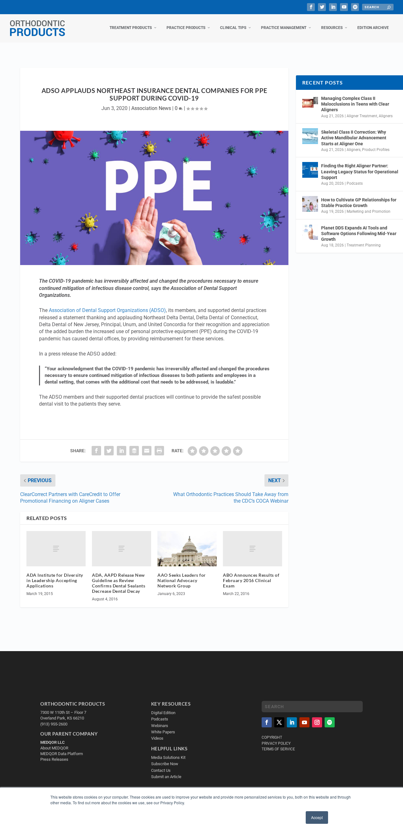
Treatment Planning (364, 245)
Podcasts (355, 183)
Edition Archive (373, 28)
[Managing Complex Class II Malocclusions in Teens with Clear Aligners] (310, 102)
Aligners (386, 116)
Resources (332, 28)
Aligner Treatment (362, 116)
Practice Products (186, 28)
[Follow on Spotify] (330, 722)
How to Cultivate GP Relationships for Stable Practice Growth (358, 202)
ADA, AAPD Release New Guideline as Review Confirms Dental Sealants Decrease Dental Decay (118, 582)
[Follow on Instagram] (317, 722)
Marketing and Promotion (368, 211)
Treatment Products (131, 28)
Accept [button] (317, 817)
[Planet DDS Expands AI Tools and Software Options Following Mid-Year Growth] (310, 232)
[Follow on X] (279, 722)
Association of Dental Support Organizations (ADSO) (107, 310)
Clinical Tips (233, 28)
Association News (151, 108)
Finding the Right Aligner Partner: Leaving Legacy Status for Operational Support (359, 171)
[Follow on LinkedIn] (292, 722)
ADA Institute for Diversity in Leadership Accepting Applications (54, 580)
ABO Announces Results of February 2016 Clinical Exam (251, 580)
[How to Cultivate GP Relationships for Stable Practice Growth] (310, 204)
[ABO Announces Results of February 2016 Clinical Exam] (252, 549)
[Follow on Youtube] (304, 722)
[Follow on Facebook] (267, 722)
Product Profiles (375, 149)
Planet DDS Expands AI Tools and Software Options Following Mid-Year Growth (358, 233)
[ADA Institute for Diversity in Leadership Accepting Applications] (56, 549)
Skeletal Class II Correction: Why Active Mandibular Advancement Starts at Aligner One (353, 138)
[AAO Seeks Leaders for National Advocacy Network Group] (187, 549)
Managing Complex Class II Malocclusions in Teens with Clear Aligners (355, 104)
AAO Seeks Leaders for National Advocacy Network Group (181, 580)
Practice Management (283, 28)
